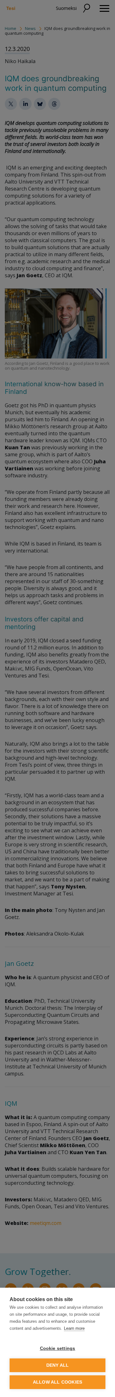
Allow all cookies (57, 1382)
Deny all (57, 1365)
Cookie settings (57, 1348)
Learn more (74, 1328)
